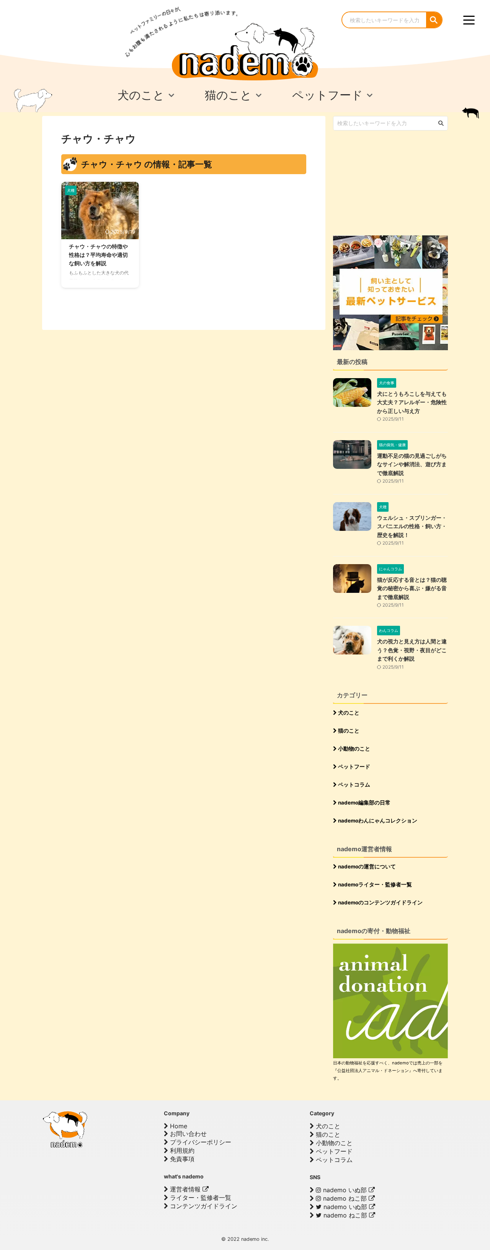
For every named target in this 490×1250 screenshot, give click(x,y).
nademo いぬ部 (345, 1190)
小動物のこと (353, 749)
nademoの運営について (366, 866)
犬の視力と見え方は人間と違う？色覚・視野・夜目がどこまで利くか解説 (412, 650)
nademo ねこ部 (345, 1198)
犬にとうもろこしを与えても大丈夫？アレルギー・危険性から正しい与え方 (412, 402)
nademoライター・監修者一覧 (374, 884)
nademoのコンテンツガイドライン (380, 902)
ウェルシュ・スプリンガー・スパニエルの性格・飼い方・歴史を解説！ (412, 526)
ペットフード (353, 767)
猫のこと (348, 731)
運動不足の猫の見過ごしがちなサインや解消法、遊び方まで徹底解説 (412, 464)
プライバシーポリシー (199, 1142)
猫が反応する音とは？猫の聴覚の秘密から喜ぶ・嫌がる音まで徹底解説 (412, 588)
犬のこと (348, 713)
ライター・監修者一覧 (199, 1197)
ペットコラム (353, 785)
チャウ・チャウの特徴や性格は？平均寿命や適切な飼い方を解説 (98, 254)
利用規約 (181, 1150)
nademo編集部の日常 (363, 803)
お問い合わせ (187, 1133)
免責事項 (181, 1159)
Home (177, 1126)
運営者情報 (185, 1189)
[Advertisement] (390, 182)
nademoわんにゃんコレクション (377, 821)
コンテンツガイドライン (202, 1206)
